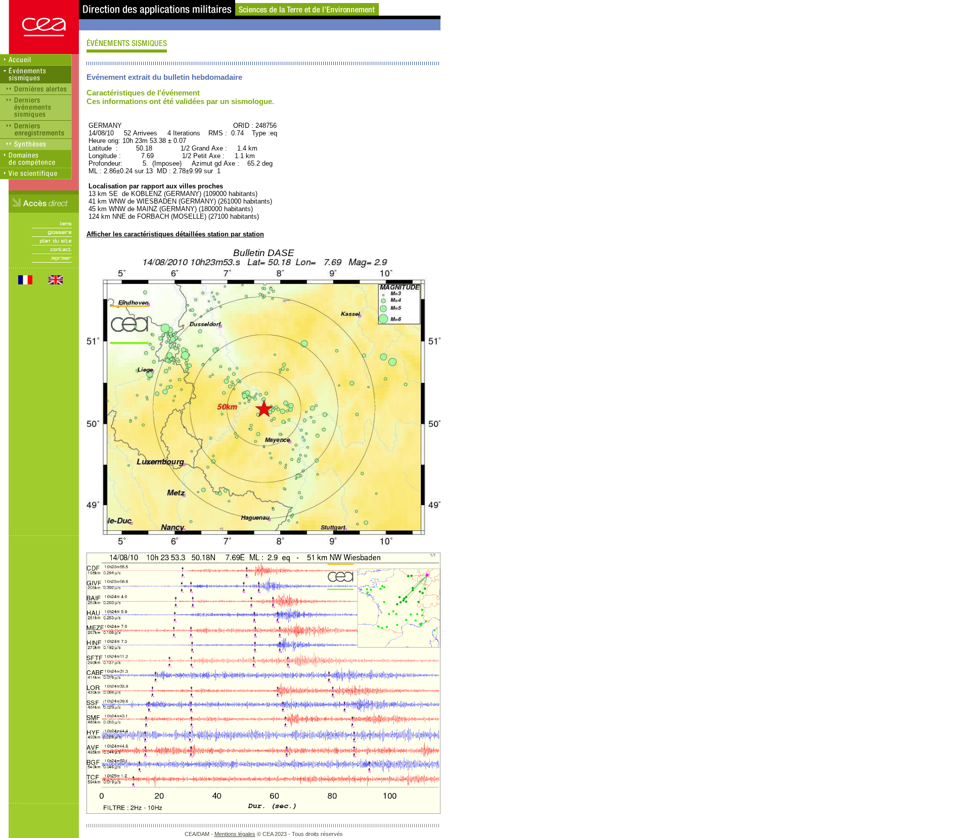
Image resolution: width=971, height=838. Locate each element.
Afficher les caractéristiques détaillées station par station (175, 234)
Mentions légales (234, 834)
